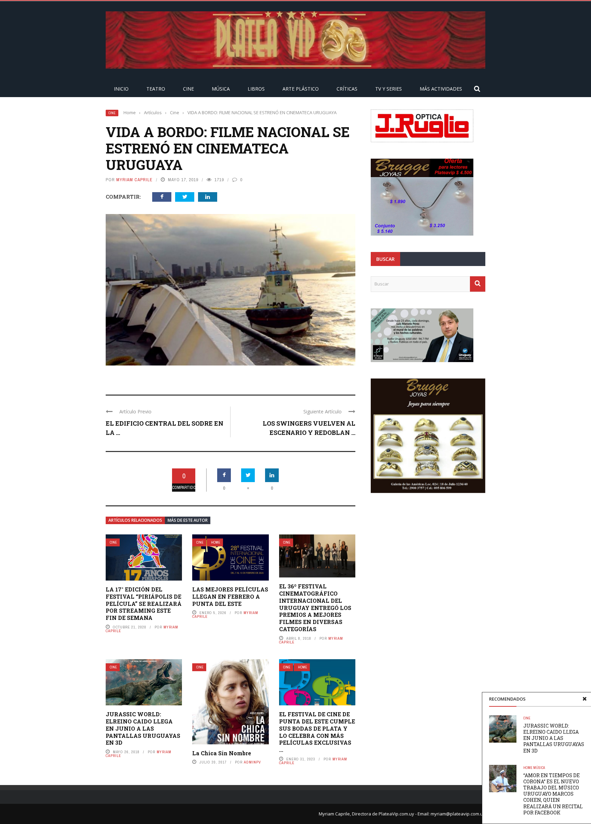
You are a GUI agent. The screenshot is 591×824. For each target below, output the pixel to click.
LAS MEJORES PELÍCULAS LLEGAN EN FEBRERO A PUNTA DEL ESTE (230, 596)
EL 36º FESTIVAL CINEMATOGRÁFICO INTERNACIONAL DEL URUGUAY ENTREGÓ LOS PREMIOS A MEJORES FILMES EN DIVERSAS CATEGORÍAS (315, 608)
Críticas (347, 88)
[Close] (584, 698)
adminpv (252, 762)
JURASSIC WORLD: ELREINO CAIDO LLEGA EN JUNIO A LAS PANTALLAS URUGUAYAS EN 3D (143, 728)
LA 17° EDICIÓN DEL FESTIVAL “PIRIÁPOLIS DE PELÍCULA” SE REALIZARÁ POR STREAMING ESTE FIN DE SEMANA (144, 603)
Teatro (155, 88)
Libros (256, 88)
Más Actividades (441, 88)
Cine (188, 88)
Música (221, 88)
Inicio (121, 88)
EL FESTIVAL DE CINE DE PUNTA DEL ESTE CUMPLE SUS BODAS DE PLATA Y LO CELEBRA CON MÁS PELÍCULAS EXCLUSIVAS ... (317, 731)
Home (215, 542)
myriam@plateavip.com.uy (458, 814)
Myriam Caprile (134, 180)
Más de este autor (188, 520)
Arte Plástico (301, 88)
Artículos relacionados (135, 520)
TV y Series (388, 88)
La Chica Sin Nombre (221, 753)
